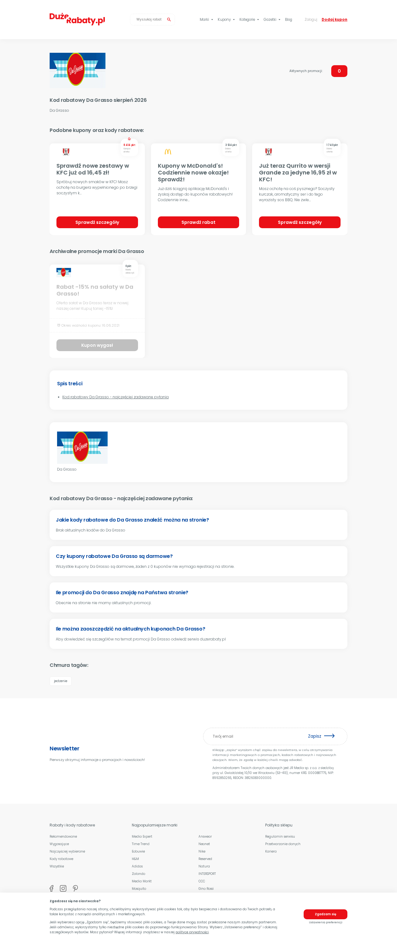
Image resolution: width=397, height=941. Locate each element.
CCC (201, 881)
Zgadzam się (325, 914)
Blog (288, 19)
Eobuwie (138, 851)
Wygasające (59, 844)
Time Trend (140, 844)
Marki (207, 19)
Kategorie (249, 19)
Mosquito (139, 888)
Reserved (205, 859)
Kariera (271, 851)
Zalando (138, 873)
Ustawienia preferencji (325, 922)
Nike (201, 851)
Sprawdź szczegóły (97, 222)
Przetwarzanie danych (283, 844)
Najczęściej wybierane (67, 851)
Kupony (227, 19)
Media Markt (142, 881)
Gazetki (273, 19)
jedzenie (60, 681)
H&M (135, 859)
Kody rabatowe (61, 859)
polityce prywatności (192, 932)
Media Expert (142, 836)
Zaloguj (311, 19)
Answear (205, 836)
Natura (204, 866)
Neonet (204, 844)
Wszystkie (57, 866)
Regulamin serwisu (280, 836)
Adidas (137, 866)
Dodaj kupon (334, 19)
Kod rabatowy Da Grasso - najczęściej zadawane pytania (115, 397)
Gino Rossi (206, 888)
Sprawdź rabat (198, 222)
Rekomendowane (63, 836)
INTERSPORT (207, 873)
